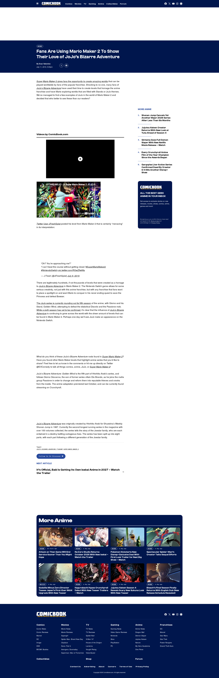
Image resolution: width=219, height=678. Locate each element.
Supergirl (64, 635)
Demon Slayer (140, 635)
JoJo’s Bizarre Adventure (48, 88)
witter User (43, 223)
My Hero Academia (142, 646)
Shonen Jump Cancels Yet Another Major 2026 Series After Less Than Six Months (156, 118)
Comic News (41, 629)
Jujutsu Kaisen (141, 639)
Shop (88, 659)
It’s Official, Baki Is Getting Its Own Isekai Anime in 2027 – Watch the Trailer (78, 471)
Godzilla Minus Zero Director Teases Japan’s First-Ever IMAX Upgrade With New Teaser (55, 590)
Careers (112, 667)
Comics (68, 4)
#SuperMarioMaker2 (96, 266)
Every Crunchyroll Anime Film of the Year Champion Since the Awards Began (155, 155)
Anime (101, 4)
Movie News (65, 629)
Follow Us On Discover (50, 456)
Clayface (64, 642)
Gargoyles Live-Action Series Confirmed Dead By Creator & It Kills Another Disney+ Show (157, 168)
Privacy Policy (155, 223)
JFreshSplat (55, 223)
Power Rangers (166, 642)
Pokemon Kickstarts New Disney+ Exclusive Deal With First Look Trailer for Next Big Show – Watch (126, 556)
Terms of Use (155, 221)
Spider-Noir (90, 635)
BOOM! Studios (42, 649)
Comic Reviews (42, 632)
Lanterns (89, 646)
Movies (78, 4)
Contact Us (75, 667)
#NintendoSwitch (49, 270)
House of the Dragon (94, 642)
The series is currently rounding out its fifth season (63, 303)
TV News (89, 629)
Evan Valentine (45, 64)
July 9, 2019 (74, 275)
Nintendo (114, 635)
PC (112, 646)
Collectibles (112, 4)
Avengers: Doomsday (69, 649)
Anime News (140, 629)
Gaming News (116, 629)
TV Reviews (90, 632)
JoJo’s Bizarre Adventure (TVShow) (49, 449)
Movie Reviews (67, 632)
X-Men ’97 (90, 639)
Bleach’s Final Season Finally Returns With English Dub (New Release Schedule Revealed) (163, 590)
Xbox (113, 639)
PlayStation (115, 642)
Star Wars (164, 635)
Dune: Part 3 (66, 646)
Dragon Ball (139, 632)
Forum (123, 4)
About (101, 667)
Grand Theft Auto (166, 646)
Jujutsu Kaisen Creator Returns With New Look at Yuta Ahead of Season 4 (155, 130)
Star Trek (163, 639)
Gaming (92, 4)
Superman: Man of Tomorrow (72, 653)
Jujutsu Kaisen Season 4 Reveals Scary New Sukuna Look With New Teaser (127, 590)
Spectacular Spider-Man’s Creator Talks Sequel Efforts (161, 553)
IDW (38, 646)
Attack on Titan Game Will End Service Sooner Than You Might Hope (55, 554)
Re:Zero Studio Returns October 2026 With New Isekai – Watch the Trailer (91, 554)
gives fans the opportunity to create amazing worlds (82, 81)
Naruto (138, 642)
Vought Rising (91, 649)
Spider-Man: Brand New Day (72, 639)
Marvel (39, 635)
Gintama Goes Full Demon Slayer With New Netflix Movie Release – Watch (155, 142)
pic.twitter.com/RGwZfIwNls (71, 270)
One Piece (139, 649)
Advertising (89, 667)
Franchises (166, 625)
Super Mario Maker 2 (112, 356)
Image (38, 642)
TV (85, 4)
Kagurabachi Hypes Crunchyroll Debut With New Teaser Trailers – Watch (91, 590)
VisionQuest (90, 653)
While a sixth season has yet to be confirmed (58, 309)
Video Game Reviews (119, 632)
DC (37, 639)
